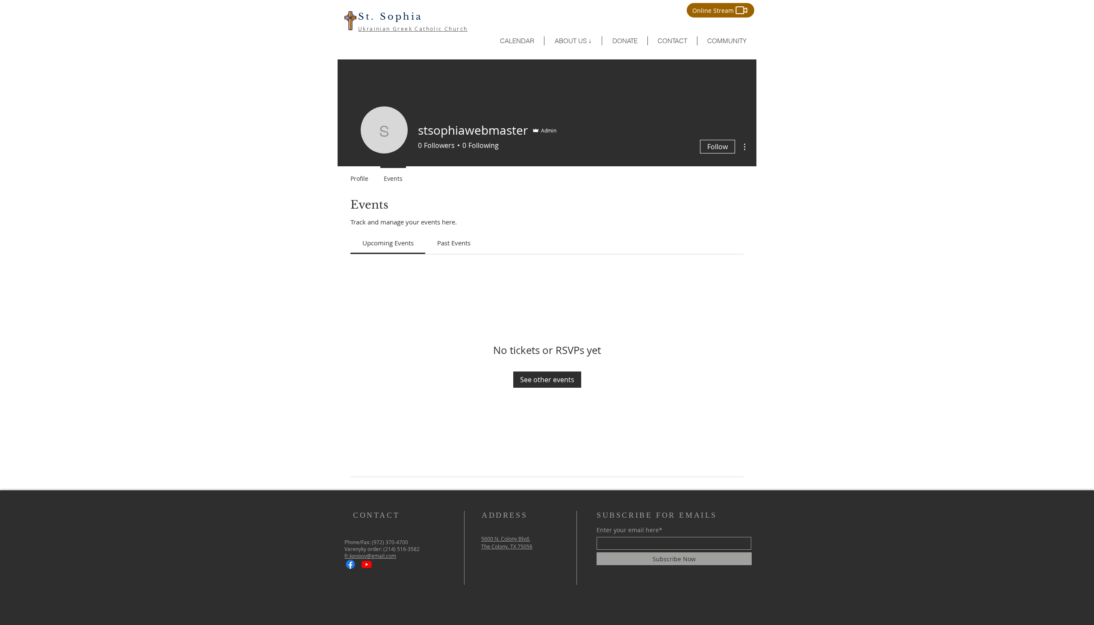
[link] (388, 243)
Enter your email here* (629, 530)
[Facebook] (350, 564)
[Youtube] (367, 564)
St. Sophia (390, 16)
